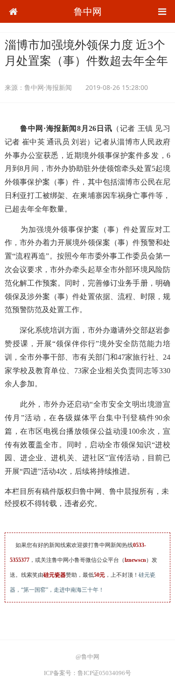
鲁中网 (88, 11)
